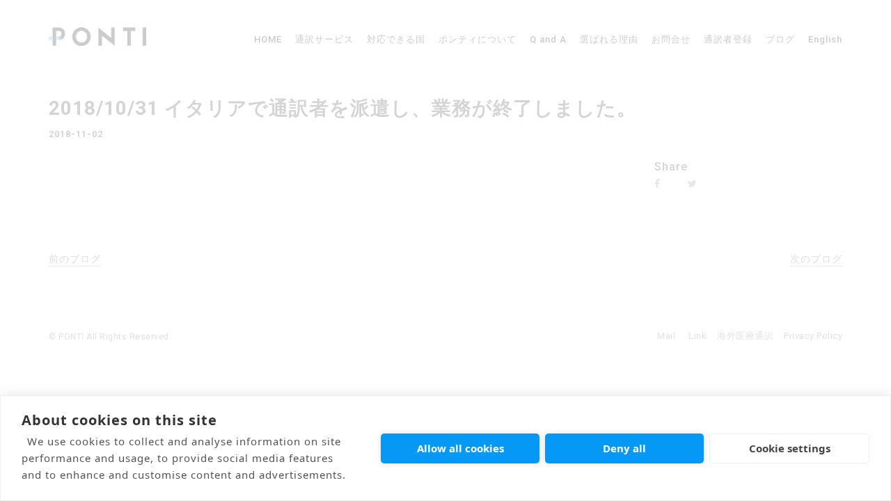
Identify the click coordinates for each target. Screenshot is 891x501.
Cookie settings (789, 448)
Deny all (624, 448)
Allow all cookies (460, 448)
